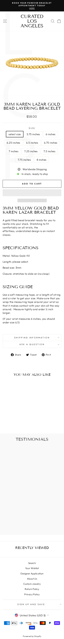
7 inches (13, 151)
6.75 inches (50, 142)
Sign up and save (31, 604)
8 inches (41, 159)
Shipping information (32, 337)
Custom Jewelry (32, 583)
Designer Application (32, 573)
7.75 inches (24, 159)
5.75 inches (33, 134)
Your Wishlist (32, 568)
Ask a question (32, 344)
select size (15, 134)
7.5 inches (49, 151)
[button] (32, 192)
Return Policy (32, 589)
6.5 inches (32, 142)
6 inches (50, 134)
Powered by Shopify (32, 636)
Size (32, 128)
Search (32, 563)
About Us (32, 578)
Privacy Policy (32, 594)
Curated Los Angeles (32, 21)
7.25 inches (31, 151)
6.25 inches (13, 142)
